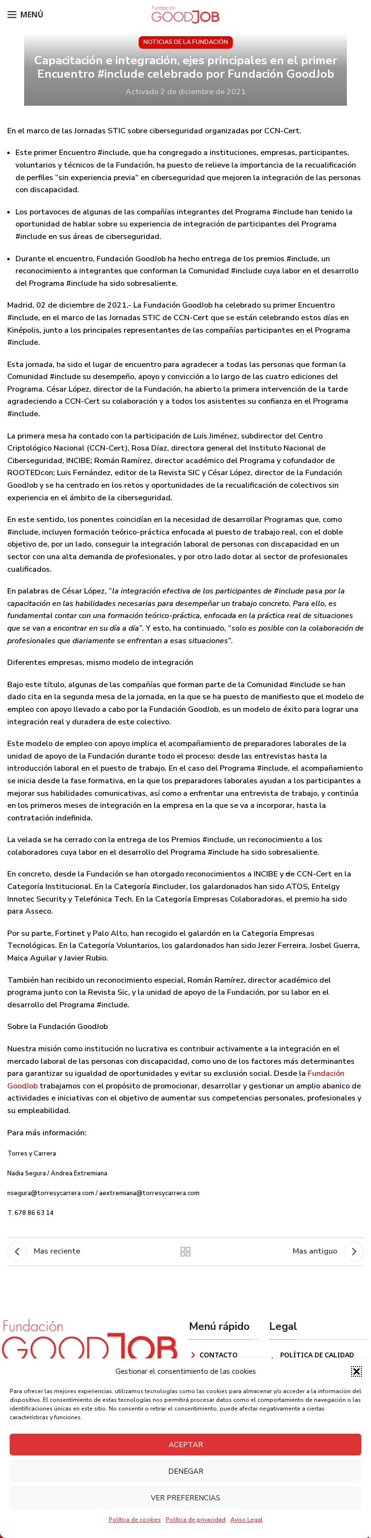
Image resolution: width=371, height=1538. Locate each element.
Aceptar (186, 1445)
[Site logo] (185, 14)
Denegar (185, 1471)
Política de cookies (135, 1520)
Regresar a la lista (185, 1251)
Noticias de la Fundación (185, 42)
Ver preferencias (185, 1498)
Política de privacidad (196, 1520)
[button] (356, 1371)
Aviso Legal (246, 1520)
